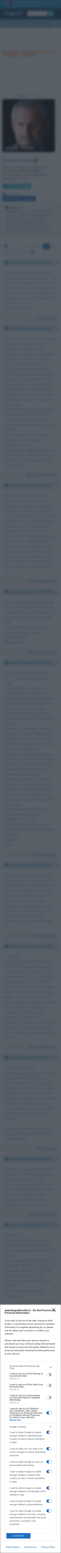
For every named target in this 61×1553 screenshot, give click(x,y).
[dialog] (30, 1428)
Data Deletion (13, 1547)
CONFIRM (18, 1536)
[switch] (48, 1374)
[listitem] (30, 1367)
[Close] (55, 1311)
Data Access (30, 1547)
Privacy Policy (48, 1547)
